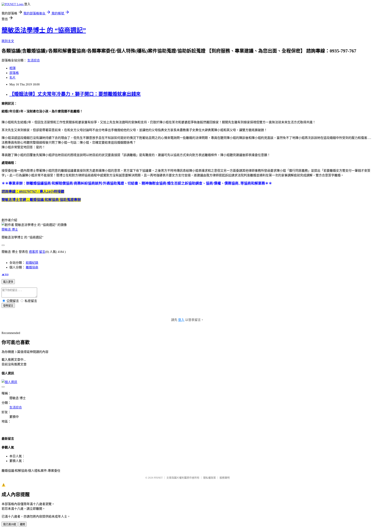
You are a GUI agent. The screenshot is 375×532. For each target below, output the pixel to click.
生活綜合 (33, 60)
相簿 (12, 68)
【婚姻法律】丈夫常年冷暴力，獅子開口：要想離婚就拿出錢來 (75, 94)
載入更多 (8, 281)
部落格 (14, 73)
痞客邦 (33, 251)
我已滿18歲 (9, 524)
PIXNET (158, 477)
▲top (5, 274)
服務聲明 (225, 477)
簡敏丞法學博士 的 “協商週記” (44, 30)
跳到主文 (8, 41)
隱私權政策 (209, 477)
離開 (22, 524)
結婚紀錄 (32, 262)
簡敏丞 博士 (10, 229)
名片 (12, 77)
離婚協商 (32, 267)
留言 (42, 251)
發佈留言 (8, 305)
